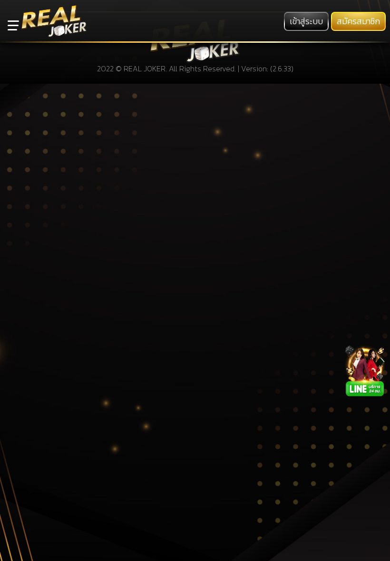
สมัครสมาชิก (358, 21)
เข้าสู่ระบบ (306, 21)
